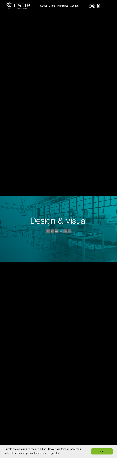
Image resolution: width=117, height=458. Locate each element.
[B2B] (48, 231)
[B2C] (52, 231)
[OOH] (65, 231)
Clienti (52, 6)
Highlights (62, 6)
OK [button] (102, 451)
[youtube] (98, 5)
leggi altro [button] (54, 453)
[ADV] (56, 231)
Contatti (74, 6)
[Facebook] (89, 5)
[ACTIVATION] (69, 231)
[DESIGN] (61, 231)
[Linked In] (94, 5)
